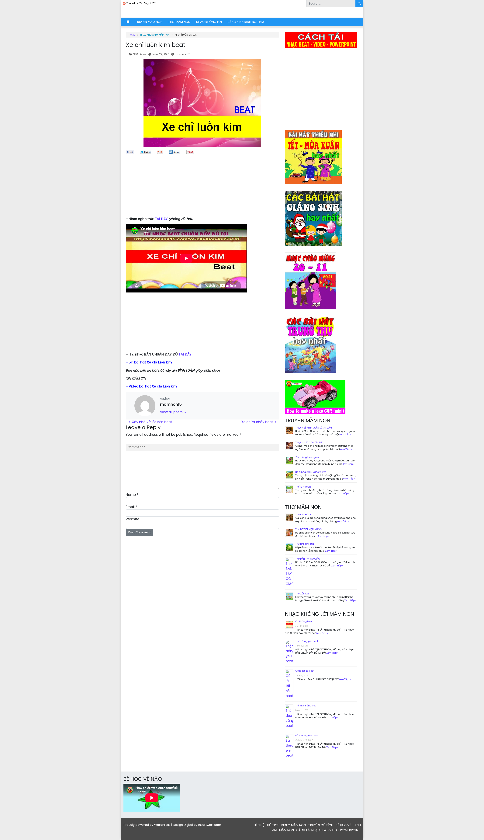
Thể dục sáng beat (306, 705)
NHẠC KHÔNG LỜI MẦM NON (154, 35)
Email (131, 507)
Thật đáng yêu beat (306, 641)
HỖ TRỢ (272, 825)
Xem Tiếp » (345, 434)
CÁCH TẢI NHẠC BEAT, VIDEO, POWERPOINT (328, 830)
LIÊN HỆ (259, 825)
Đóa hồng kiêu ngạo (307, 457)
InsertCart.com (209, 825)
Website (132, 519)
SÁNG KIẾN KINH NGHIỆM (246, 22)
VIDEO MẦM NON (293, 825)
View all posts (172, 412)
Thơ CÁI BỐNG (303, 514)
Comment (136, 447)
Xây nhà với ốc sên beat (151, 422)
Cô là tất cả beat (304, 670)
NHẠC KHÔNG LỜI (209, 22)
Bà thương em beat (306, 735)
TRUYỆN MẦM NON (148, 22)
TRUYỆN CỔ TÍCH (320, 825)
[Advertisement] (202, 188)
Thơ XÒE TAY (302, 593)
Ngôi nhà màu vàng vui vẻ (310, 472)
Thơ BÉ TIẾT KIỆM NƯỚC (308, 529)
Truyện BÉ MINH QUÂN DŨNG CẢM (313, 427)
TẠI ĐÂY (161, 219)
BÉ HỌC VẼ (343, 825)
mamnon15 (182, 54)
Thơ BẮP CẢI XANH (305, 544)
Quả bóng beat (304, 621)
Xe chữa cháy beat (257, 422)
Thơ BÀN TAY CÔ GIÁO (307, 558)
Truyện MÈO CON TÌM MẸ (309, 442)
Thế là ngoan (303, 486)
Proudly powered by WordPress (146, 825)
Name (132, 494)
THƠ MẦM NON (179, 22)
